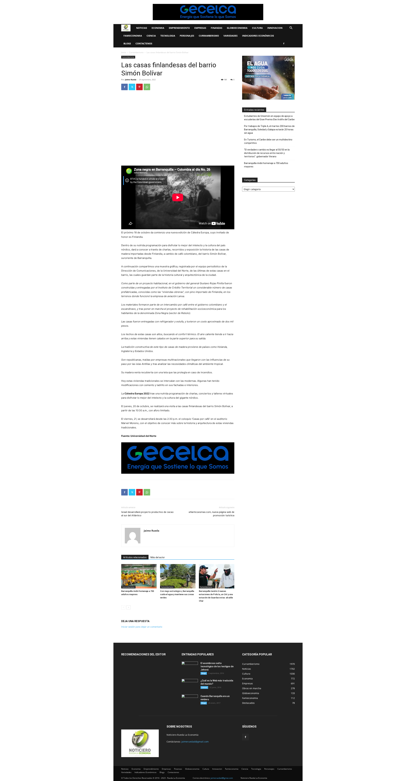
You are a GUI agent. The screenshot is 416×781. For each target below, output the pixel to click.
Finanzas (216, 27)
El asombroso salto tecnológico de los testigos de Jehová (217, 666)
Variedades (230, 35)
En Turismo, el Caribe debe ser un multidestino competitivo (268, 141)
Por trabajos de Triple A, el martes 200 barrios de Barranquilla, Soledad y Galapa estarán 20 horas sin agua (269, 129)
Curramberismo (209, 35)
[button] (291, 28)
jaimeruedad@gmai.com (222, 778)
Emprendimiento (179, 27)
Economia (158, 27)
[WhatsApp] (147, 87)
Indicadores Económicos (258, 35)
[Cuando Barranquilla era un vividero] (190, 700)
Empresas (200, 27)
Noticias (141, 27)
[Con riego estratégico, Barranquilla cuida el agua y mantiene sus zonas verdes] (177, 576)
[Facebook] (283, 43)
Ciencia (151, 35)
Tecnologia (167, 35)
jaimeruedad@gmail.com (195, 741)
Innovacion (274, 27)
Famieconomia (133, 35)
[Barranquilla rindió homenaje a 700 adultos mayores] (139, 576)
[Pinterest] (139, 87)
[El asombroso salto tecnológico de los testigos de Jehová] (190, 667)
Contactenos (144, 43)
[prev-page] (123, 607)
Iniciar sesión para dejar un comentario (141, 626)
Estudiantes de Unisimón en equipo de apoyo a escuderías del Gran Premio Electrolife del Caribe (269, 118)
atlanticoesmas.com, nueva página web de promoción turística (211, 514)
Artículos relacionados (135, 557)
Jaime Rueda (130, 79)
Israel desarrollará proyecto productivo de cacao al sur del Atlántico (147, 514)
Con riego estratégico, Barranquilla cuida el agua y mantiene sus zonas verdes (177, 594)
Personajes (187, 35)
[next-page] (128, 607)
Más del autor (157, 557)
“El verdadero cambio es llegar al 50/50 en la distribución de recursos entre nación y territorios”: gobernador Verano (267, 153)
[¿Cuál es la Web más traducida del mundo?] (190, 684)
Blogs (127, 43)
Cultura (257, 27)
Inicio (123, 52)
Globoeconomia (237, 27)
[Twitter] (132, 87)
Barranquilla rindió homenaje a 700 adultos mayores (266, 165)
